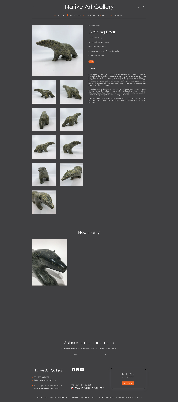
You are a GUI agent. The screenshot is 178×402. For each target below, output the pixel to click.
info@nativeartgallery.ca (48, 380)
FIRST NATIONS (85, 397)
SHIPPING (139, 397)
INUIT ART (74, 397)
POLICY (132, 397)
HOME (37, 397)
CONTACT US (110, 397)
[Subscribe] (105, 354)
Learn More (128, 383)
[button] (34, 7)
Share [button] (93, 68)
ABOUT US (44, 397)
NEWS (52, 397)
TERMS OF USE (123, 397)
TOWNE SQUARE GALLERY (89, 388)
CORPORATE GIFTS (63, 397)
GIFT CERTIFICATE (98, 397)
